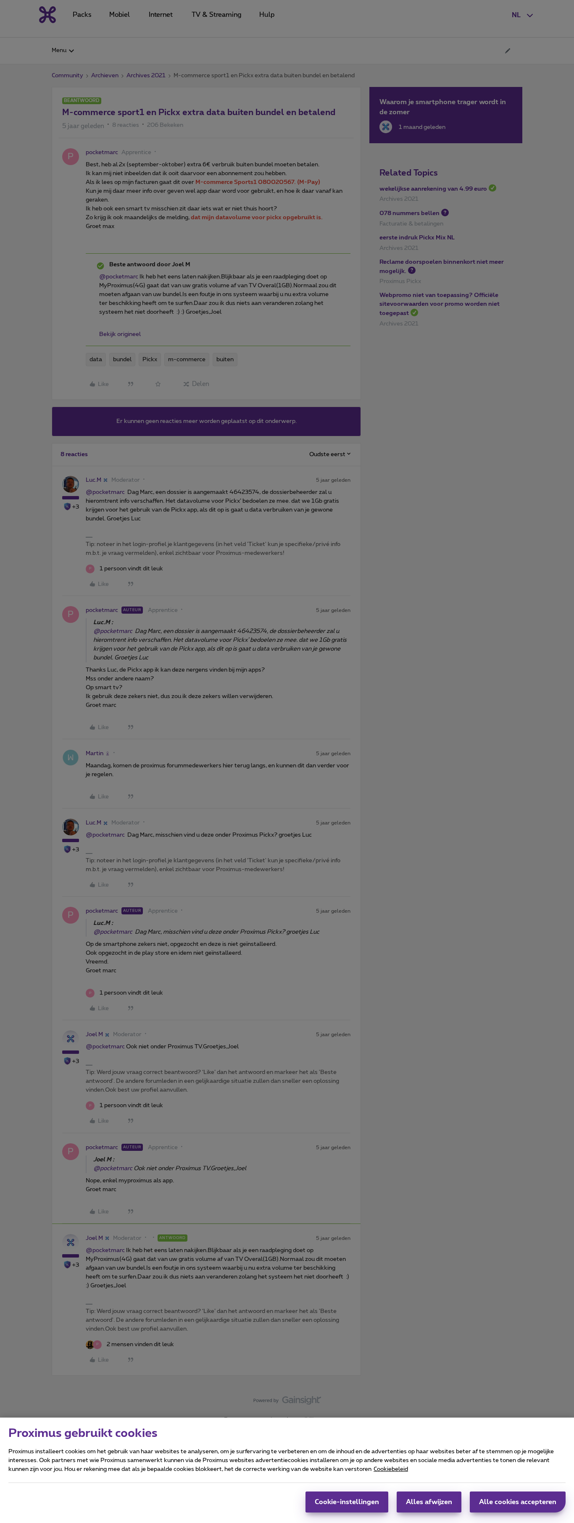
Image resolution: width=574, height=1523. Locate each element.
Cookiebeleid (391, 1469)
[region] (287, 1470)
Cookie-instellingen (347, 1502)
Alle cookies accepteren (517, 1502)
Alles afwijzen (429, 1502)
